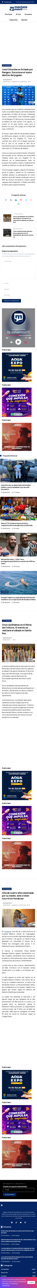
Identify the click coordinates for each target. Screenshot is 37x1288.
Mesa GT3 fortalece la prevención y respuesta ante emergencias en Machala (16, 524)
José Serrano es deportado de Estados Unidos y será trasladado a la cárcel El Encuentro (16, 487)
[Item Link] (18, 470)
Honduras (7, 931)
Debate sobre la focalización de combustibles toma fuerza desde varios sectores (18, 1240)
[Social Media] (11, 1222)
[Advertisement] (18, 41)
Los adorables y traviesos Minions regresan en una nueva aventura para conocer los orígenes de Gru (17, 1249)
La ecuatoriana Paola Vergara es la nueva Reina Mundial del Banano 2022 (17, 1258)
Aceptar (31, 1282)
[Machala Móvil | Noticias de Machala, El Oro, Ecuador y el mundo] (18, 8)
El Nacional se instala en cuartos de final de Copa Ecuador (17, 1232)
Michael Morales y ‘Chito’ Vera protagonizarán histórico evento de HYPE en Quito (18, 561)
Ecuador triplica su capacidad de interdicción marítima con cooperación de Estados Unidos (18, 598)
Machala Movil (7, 80)
